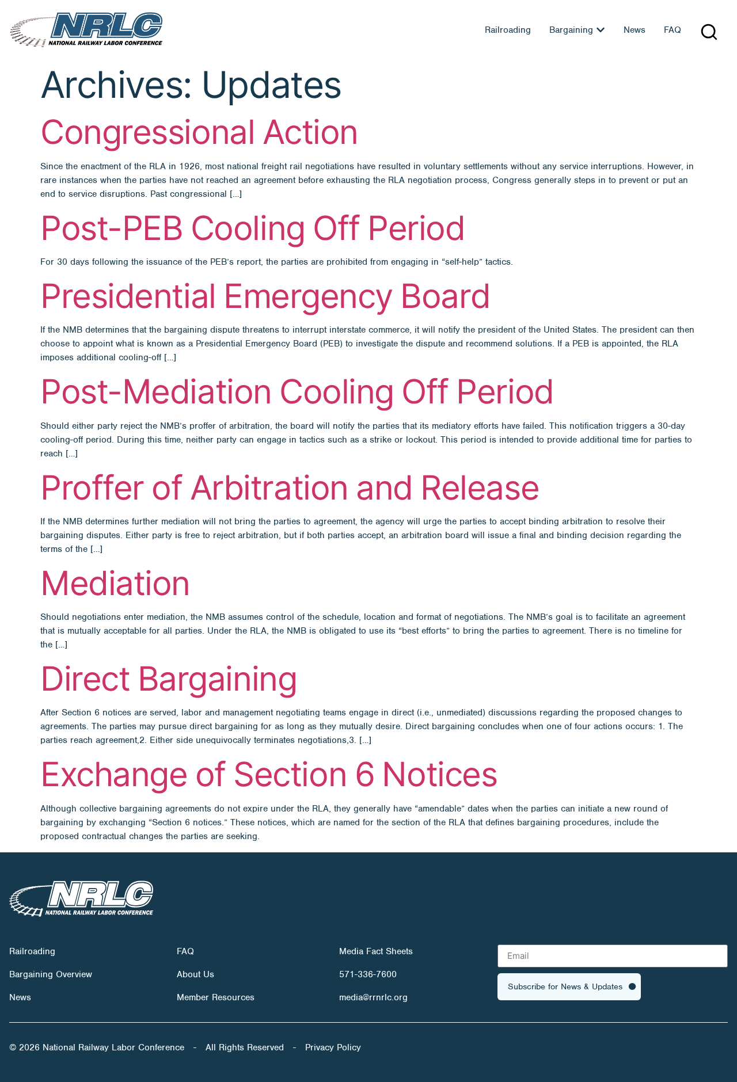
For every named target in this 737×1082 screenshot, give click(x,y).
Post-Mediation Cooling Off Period (297, 391)
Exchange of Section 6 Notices (268, 774)
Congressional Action (199, 132)
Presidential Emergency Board (265, 296)
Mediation (115, 583)
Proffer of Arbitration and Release (289, 487)
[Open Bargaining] (600, 30)
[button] (709, 31)
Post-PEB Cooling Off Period (252, 228)
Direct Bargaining (168, 678)
